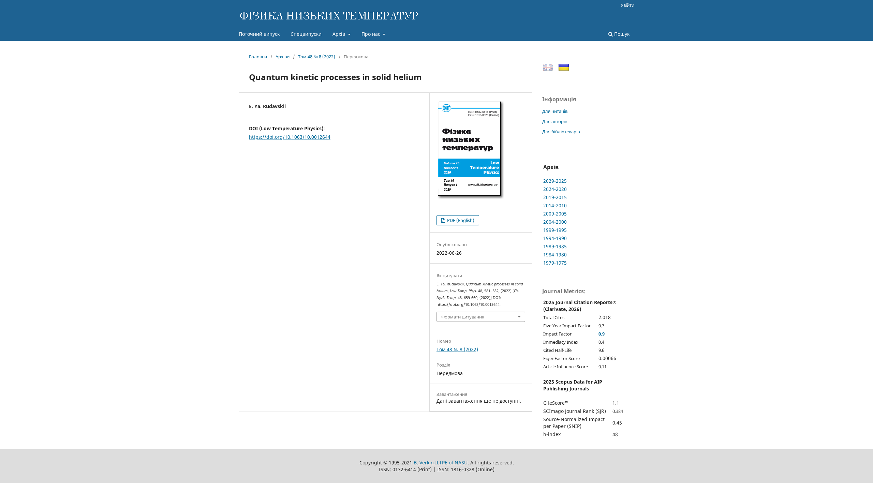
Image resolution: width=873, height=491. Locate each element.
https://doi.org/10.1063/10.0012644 (289, 137)
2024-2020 (555, 189)
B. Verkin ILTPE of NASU (441, 462)
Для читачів (554, 111)
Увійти (627, 5)
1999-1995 (555, 230)
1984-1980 (555, 254)
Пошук (621, 34)
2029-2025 (555, 181)
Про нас (371, 34)
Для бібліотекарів (561, 132)
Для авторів (554, 121)
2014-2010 (555, 205)
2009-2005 (555, 213)
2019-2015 (555, 197)
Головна (258, 57)
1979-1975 (555, 262)
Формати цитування (462, 317)
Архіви (283, 57)
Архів (339, 34)
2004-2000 (555, 222)
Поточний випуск (259, 34)
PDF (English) (460, 220)
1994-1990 (555, 238)
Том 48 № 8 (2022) (316, 57)
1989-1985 (555, 246)
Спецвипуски (306, 34)
